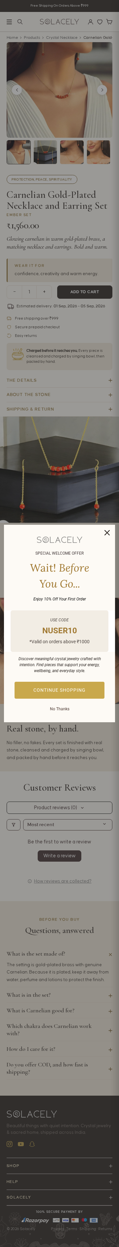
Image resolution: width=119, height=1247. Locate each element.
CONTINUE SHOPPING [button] (59, 690)
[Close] (107, 533)
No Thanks (59, 709)
